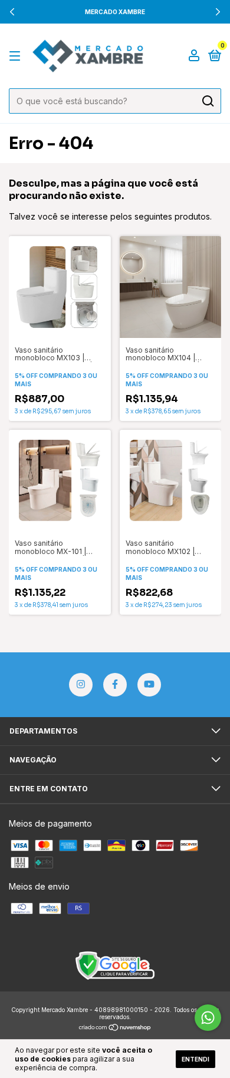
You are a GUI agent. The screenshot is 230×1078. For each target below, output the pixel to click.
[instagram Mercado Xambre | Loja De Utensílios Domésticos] (81, 684)
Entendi (195, 1059)
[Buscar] (207, 101)
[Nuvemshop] (115, 1028)
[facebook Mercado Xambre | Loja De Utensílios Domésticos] (115, 684)
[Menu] (17, 56)
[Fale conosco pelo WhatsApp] (208, 1017)
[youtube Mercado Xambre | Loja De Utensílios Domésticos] (149, 684)
